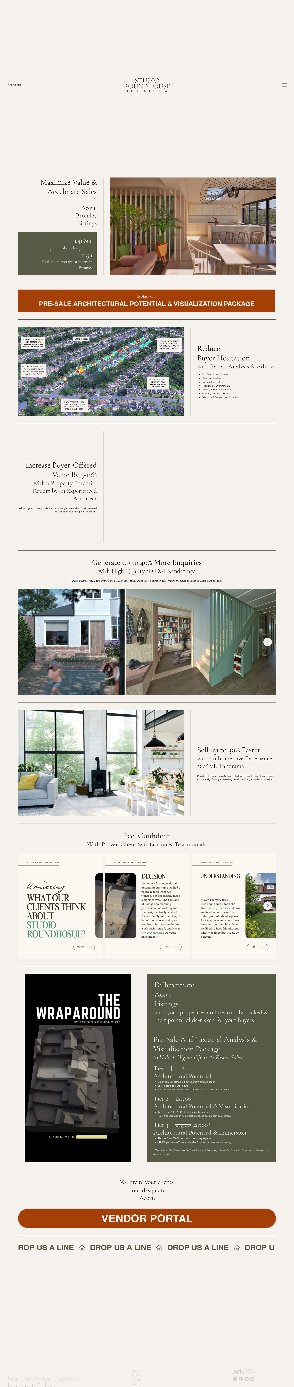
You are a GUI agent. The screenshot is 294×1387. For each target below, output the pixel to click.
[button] (269, 270)
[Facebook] (241, 1370)
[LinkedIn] (246, 1370)
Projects (136, 1371)
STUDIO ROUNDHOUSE (20, 1348)
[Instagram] (235, 1370)
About (135, 1366)
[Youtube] (252, 1370)
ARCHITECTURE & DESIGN (147, 90)
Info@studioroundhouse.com (193, 1366)
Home (135, 1362)
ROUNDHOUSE (147, 86)
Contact (136, 1375)
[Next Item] (267, 642)
